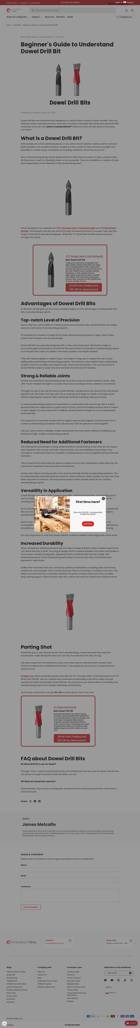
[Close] (103, 498)
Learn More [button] (88, 524)
